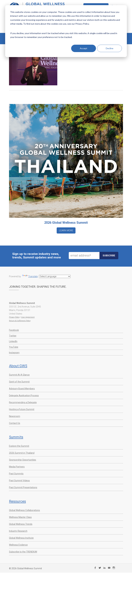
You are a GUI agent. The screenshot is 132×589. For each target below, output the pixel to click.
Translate (33, 276)
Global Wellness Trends (20, 524)
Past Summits (16, 473)
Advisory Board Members (22, 388)
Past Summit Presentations (23, 487)
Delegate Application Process (24, 395)
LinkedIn (13, 341)
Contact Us (14, 423)
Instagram (14, 352)
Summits (16, 437)
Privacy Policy (14, 317)
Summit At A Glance (19, 374)
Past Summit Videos (19, 480)
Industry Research (18, 531)
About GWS (18, 366)
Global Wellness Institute (21, 538)
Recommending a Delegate (23, 402)
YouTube (13, 347)
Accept (83, 48)
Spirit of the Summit (19, 381)
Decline (109, 48)
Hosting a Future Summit (21, 409)
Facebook (14, 330)
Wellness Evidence (18, 545)
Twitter (12, 335)
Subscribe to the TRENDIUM (23, 551)
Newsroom (14, 416)
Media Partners (17, 466)
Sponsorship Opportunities (22, 460)
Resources (17, 501)
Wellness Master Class (20, 517)
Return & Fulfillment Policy (20, 321)
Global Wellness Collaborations (24, 510)
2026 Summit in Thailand (21, 453)
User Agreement (28, 317)
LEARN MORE (66, 230)
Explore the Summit (19, 446)
